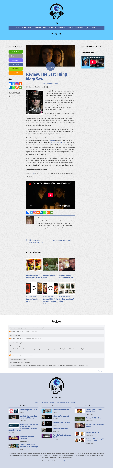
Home (17, 28)
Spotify (16, 68)
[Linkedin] (41, 212)
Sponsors (70, 28)
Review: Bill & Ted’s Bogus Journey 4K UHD (50, 301)
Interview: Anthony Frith (61, 410)
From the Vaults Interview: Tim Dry (62, 436)
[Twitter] (31, 212)
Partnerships (79, 28)
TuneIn (16, 64)
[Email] (51, 212)
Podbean (16, 51)
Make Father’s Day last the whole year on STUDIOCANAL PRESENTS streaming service (23, 427)
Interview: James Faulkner (61, 422)
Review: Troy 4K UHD (93, 433)
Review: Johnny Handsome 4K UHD (66, 276)
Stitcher (16, 60)
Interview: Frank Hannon (61, 429)
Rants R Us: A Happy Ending (62, 240)
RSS (16, 73)
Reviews (53, 28)
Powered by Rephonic (99, 371)
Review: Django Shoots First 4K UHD (34, 276)
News (44, 28)
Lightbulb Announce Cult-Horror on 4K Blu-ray (28, 417)
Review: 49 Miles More (93, 418)
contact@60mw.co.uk (65, 460)
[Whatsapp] (44, 212)
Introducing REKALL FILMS (29, 410)
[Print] (48, 212)
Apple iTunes (16, 56)
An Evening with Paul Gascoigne (27, 437)
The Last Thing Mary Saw (58, 142)
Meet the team (26, 28)
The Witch (52, 140)
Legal (86, 28)
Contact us (94, 28)
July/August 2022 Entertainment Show (36, 241)
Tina (44, 83)
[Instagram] (34, 212)
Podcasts (38, 28)
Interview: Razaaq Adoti (61, 416)
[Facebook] (27, 212)
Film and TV (50, 83)
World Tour (61, 28)
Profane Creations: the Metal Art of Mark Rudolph (29, 446)
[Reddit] (38, 212)
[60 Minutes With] (56, 19)
